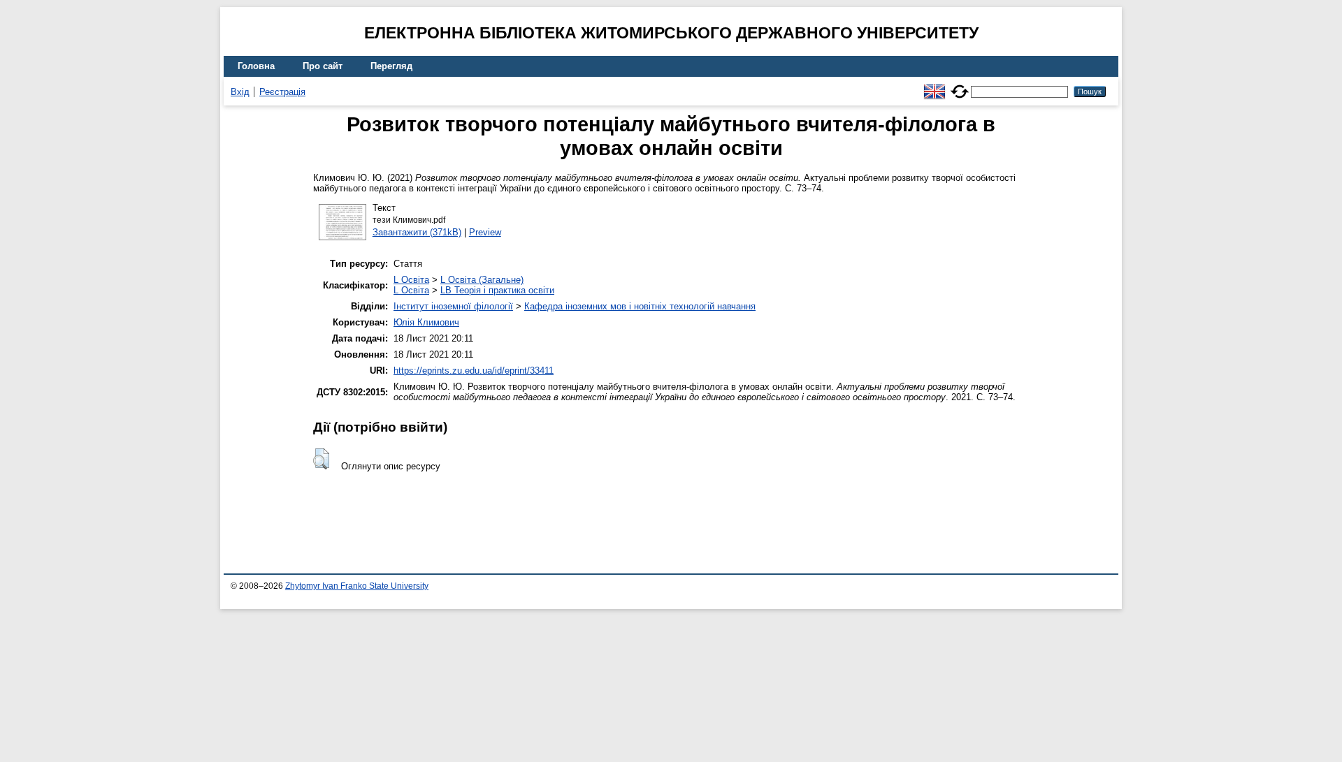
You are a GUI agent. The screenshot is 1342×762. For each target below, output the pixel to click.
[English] (934, 85)
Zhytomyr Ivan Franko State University (356, 586)
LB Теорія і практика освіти (497, 290)
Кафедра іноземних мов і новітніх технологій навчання (640, 306)
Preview (485, 232)
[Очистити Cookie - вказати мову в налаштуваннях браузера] (959, 85)
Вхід (240, 92)
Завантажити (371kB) (417, 232)
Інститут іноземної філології (453, 306)
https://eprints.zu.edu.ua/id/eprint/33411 (474, 370)
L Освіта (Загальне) (482, 279)
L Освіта (411, 279)
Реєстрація (282, 92)
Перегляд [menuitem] (391, 66)
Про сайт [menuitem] (322, 66)
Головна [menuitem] (256, 66)
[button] (321, 458)
